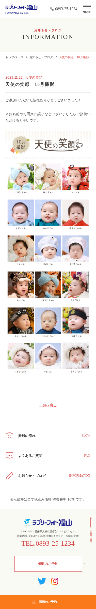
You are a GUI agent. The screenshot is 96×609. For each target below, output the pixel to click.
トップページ (14, 57)
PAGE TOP (91, 536)
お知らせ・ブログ (41, 57)
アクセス (70, 531)
